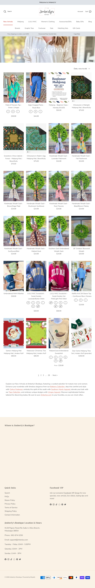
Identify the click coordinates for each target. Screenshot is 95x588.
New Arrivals (8, 22)
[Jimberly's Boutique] (48, 11)
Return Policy (10, 500)
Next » (55, 375)
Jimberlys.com (46, 395)
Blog (90, 22)
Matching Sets (63, 28)
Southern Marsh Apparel (60, 389)
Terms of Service (11, 507)
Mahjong (20, 22)
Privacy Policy (10, 504)
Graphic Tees (29, 28)
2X (38, 306)
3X (60, 361)
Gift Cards (76, 28)
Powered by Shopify (29, 577)
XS (28, 303)
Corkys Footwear (16, 389)
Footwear (41, 28)
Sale (51, 28)
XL (33, 306)
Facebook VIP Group (71, 493)
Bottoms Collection (57, 386)
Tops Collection (14, 392)
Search (7, 493)
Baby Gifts (80, 22)
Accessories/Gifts (65, 22)
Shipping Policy (11, 511)
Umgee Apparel (54, 392)
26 (49, 375)
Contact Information (12, 515)
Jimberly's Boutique (16, 577)
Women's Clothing (48, 22)
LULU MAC (32, 22)
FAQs (7, 496)
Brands (17, 28)
